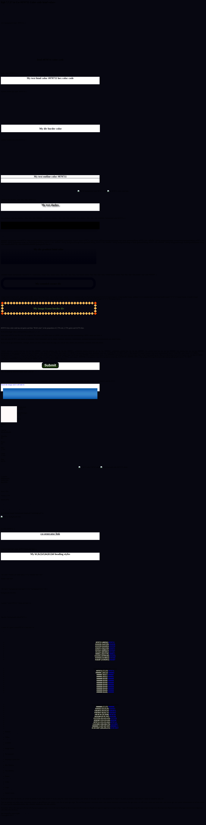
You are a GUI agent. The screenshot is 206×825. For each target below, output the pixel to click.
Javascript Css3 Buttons (13, 784)
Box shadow (9, 767)
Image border (9, 750)
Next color (8, 795)
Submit (50, 365)
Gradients (8, 745)
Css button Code (19, 815)
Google (22, 813)
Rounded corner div (12, 761)
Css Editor (8, 778)
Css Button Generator (12, 733)
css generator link (50, 533)
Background (9, 756)
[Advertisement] (103, 41)
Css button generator (41, 372)
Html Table (9, 739)
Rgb (28, 813)
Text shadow (9, 773)
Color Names (9, 789)
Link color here (6, 631)
